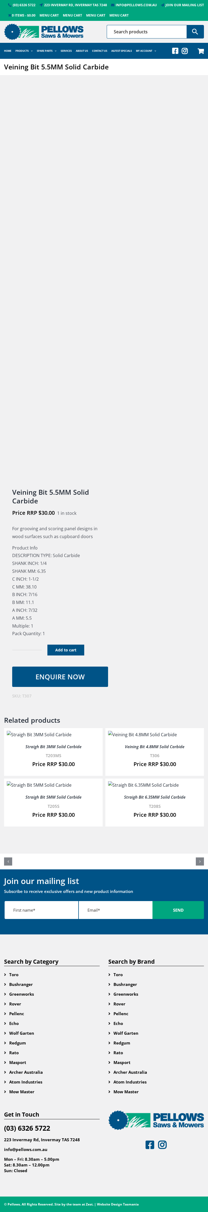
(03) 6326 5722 (27, 1128)
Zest (89, 1204)
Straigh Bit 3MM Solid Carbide (53, 746)
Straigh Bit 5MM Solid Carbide (53, 797)
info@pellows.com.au (25, 1149)
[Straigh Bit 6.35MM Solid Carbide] (143, 785)
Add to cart (65, 649)
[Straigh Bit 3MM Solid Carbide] (39, 735)
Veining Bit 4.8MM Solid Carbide (154, 746)
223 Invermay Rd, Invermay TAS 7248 (42, 1139)
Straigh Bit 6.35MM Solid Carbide (155, 797)
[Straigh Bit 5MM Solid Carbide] (39, 785)
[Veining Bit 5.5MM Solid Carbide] (52, 282)
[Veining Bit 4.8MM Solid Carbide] (142, 735)
